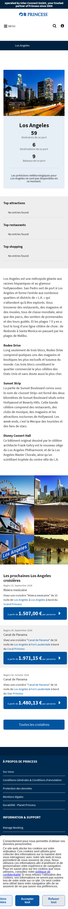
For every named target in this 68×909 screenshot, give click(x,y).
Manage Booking (13, 827)
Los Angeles (21, 600)
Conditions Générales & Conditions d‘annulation (32, 780)
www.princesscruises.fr (34, 14)
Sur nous (8, 771)
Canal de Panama (38, 640)
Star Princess (15, 693)
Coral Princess (16, 649)
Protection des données (17, 788)
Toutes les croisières (34, 724)
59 (34, 133)
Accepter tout (27, 900)
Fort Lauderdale (40, 644)
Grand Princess (12, 604)
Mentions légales (13, 797)
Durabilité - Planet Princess (19, 805)
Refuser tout (53, 900)
